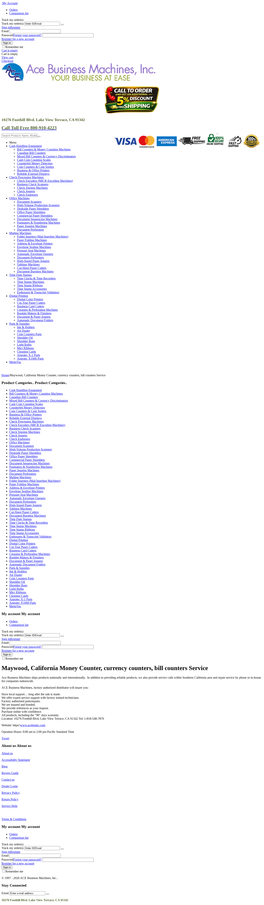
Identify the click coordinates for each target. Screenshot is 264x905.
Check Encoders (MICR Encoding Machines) (45, 180)
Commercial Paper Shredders (35, 215)
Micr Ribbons (25, 348)
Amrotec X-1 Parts (28, 355)
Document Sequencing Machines (37, 219)
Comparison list (18, 13)
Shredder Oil (25, 337)
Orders (13, 9)
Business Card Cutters (30, 306)
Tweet (5, 738)
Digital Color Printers (30, 299)
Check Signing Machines (32, 187)
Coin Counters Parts (29, 334)
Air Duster (23, 330)
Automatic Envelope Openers (35, 254)
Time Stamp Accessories (32, 288)
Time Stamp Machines (30, 282)
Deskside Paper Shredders (33, 208)
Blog (5, 766)
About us (7, 753)
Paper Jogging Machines (32, 226)
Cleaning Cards (26, 351)
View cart (7, 57)
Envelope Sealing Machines (34, 247)
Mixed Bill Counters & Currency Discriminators (46, 156)
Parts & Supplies (19, 323)
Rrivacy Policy (11, 792)
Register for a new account (18, 39)
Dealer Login (10, 786)
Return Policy (10, 799)
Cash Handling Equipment (25, 146)
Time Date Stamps (20, 275)
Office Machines (19, 198)
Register (15, 27)
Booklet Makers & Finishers (34, 313)
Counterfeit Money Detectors (35, 163)
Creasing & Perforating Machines (37, 309)
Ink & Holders (26, 327)
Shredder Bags (26, 341)
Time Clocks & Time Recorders (36, 278)
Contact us (8, 779)
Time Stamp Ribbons (30, 285)
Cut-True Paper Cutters (31, 302)
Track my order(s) (12, 23)
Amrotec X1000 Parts (30, 358)
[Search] (38, 136)
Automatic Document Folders (35, 320)
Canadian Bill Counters (31, 153)
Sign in (6, 27)
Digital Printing (18, 295)
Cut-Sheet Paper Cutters (31, 268)
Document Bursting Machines (35, 271)
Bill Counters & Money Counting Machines (44, 149)
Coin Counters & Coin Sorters (35, 166)
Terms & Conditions (14, 819)
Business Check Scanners (32, 184)
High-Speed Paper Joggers (33, 261)
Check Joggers (26, 191)
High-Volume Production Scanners (38, 205)
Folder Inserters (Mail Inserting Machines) (42, 236)
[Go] (62, 24)
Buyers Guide (10, 773)
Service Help (9, 806)
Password (7, 35)
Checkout (7, 61)
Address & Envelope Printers (35, 243)
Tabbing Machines (28, 264)
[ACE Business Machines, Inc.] (79, 80)
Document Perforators (30, 229)
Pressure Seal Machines (31, 250)
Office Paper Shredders (31, 212)
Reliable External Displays (33, 173)
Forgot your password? (27, 35)
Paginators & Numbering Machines (38, 222)
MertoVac (15, 362)
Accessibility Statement (16, 759)
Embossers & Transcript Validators (38, 292)
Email (5, 31)
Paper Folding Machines (32, 240)
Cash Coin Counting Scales (34, 160)
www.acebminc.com (32, 725)
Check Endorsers (27, 194)
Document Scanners (29, 201)
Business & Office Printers (33, 170)
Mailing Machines (20, 233)
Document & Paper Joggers (34, 316)
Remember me (14, 47)
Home (5, 375)
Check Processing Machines (26, 177)
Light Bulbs (24, 344)
